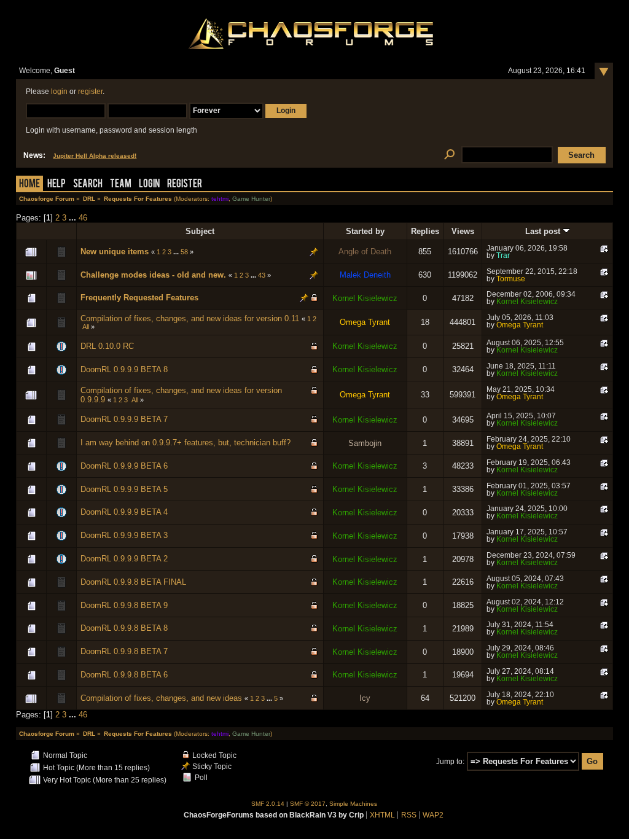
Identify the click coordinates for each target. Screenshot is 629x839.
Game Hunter (251, 198)
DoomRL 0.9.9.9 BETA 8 (124, 369)
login (59, 91)
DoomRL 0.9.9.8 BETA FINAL (133, 582)
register (90, 91)
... (74, 217)
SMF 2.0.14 (267, 803)
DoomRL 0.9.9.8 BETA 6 (124, 674)
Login (149, 184)
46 (83, 217)
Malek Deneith (365, 274)
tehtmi (220, 198)
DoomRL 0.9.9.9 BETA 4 (124, 512)
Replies (425, 231)
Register (184, 184)
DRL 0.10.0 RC (107, 346)
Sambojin (364, 443)
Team (120, 184)
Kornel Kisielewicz (364, 298)
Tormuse (510, 279)
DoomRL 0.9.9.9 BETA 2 (124, 558)
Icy (364, 698)
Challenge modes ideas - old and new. (153, 274)
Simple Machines (353, 803)
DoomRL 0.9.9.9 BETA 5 (124, 489)
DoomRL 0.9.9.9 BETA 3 (124, 535)
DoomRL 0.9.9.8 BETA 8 (124, 628)
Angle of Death (364, 251)
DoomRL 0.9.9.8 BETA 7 (124, 651)
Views (462, 231)
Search (88, 184)
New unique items (114, 251)
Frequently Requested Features (139, 297)
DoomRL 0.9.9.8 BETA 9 (124, 605)
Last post (544, 231)
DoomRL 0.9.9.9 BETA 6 (124, 465)
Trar (503, 255)
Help (56, 184)
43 (261, 275)
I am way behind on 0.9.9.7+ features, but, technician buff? (185, 442)
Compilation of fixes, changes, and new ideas (161, 698)
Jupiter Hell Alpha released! (94, 155)
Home (29, 184)
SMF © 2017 (308, 803)
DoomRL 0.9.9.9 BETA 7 (124, 419)
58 (184, 252)
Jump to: (450, 761)
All (85, 326)
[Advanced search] (449, 155)
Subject (200, 231)
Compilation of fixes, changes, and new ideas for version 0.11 (189, 318)
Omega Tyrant (365, 322)
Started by (365, 231)
